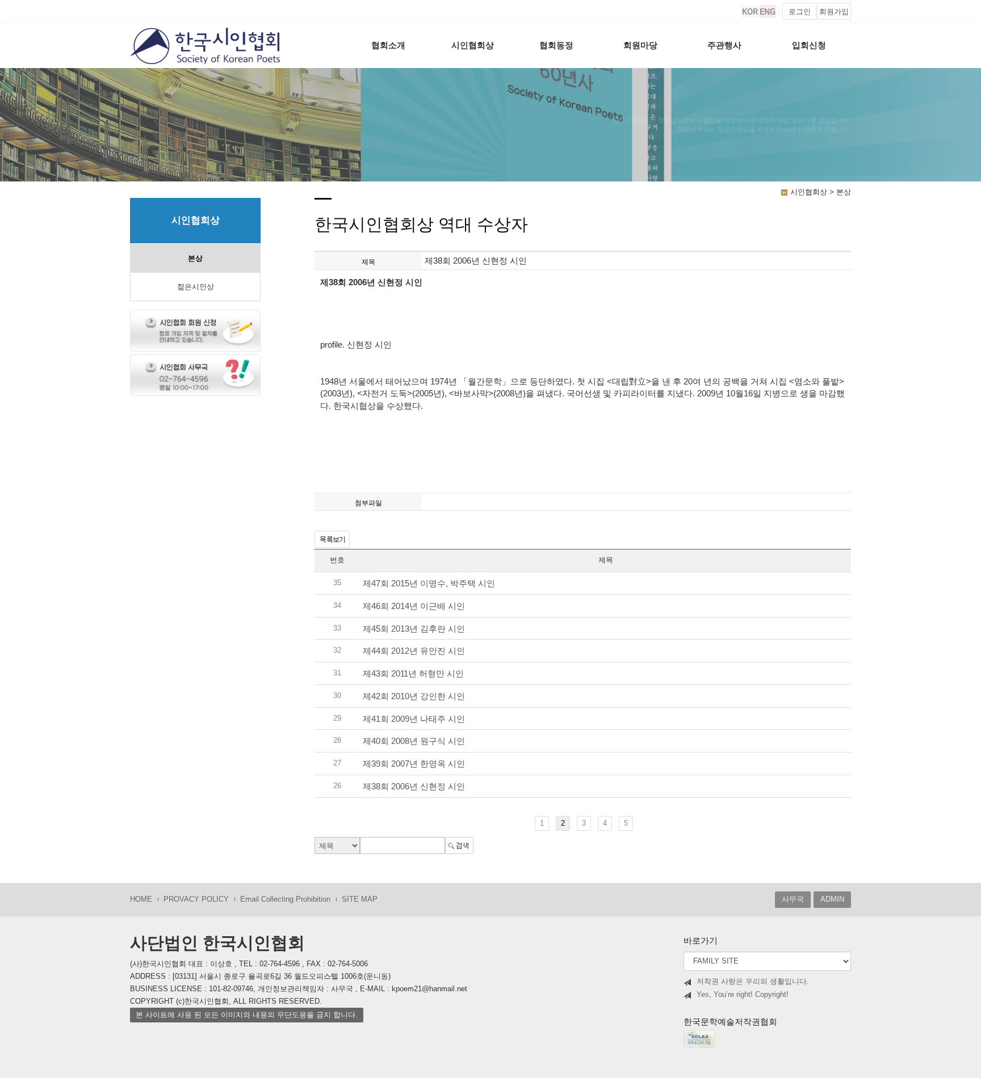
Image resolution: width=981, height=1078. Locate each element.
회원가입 (834, 11)
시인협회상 (472, 45)
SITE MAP (360, 899)
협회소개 (388, 45)
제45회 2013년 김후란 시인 (414, 628)
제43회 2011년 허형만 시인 (413, 674)
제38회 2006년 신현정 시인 (414, 786)
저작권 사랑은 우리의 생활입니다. (753, 981)
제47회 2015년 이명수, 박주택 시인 (429, 584)
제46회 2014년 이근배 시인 (414, 606)
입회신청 (809, 45)
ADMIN (832, 899)
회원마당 (640, 45)
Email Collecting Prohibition (285, 899)
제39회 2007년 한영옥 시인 (414, 763)
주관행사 (724, 45)
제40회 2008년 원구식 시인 (414, 741)
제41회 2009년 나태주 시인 (414, 719)
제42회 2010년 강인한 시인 (414, 696)
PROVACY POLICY (196, 899)
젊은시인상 (195, 286)
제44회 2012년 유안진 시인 (414, 651)
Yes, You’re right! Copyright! (743, 994)
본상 (195, 258)
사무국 (793, 899)
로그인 (800, 11)
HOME (141, 899)
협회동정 (556, 45)
